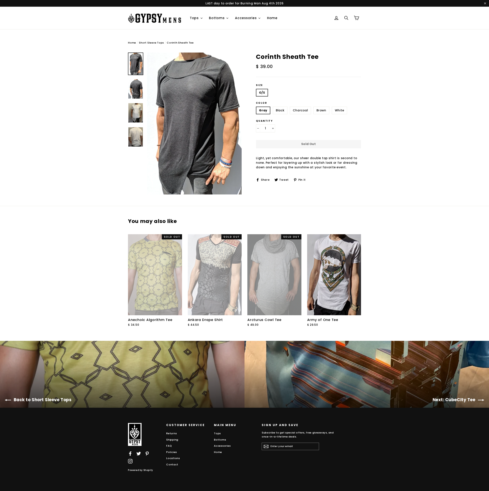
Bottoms (217, 18)
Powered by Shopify (140, 470)
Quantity (264, 120)
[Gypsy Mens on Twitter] (138, 453)
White (339, 110)
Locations (173, 458)
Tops (195, 18)
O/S (262, 93)
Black (280, 110)
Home (272, 18)
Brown (321, 110)
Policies (171, 452)
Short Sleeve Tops (151, 43)
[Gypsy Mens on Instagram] (130, 461)
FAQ (169, 446)
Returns (171, 433)
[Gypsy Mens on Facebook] (130, 453)
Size (259, 85)
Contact (172, 464)
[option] (194, 123)
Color (261, 103)
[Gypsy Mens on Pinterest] (147, 453)
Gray (263, 110)
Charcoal (300, 110)
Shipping (172, 440)
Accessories (246, 18)
